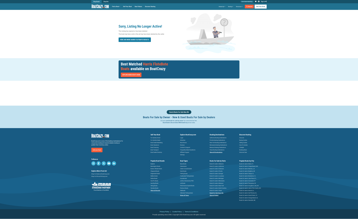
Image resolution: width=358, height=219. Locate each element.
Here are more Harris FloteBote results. (134, 40)
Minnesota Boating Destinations (218, 145)
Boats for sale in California (217, 166)
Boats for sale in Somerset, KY (247, 181)
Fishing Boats (183, 173)
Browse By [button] (221, 6)
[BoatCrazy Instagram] (93, 163)
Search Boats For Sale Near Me (179, 112)
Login (181, 137)
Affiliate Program (184, 152)
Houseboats (183, 178)
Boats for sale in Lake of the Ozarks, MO (250, 188)
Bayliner (153, 164)
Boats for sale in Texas (216, 190)
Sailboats (182, 190)
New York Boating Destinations (218, 142)
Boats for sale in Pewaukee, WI (247, 183)
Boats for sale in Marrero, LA (247, 168)
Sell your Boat (97, 150)
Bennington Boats (155, 166)
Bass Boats (183, 164)
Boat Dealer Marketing (247, 1)
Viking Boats (154, 185)
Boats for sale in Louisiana (217, 176)
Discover (241, 137)
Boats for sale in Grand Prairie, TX (248, 195)
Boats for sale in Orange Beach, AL (248, 197)
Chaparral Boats (155, 171)
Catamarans (183, 166)
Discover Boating (150, 6)
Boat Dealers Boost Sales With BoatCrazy (175, 122)
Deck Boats (183, 171)
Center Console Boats (186, 168)
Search (250, 6)
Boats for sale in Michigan (217, 178)
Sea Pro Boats (154, 181)
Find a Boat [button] (115, 6)
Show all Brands (155, 190)
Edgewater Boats (155, 173)
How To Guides (243, 145)
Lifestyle (241, 147)
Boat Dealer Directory (156, 152)
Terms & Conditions (191, 212)
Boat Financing (155, 147)
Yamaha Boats (154, 188)
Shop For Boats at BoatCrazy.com (100, 174)
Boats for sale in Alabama (217, 164)
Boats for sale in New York (217, 185)
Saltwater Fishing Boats (186, 193)
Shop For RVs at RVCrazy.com (99, 176)
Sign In (263, 1)
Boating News (243, 150)
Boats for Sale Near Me (216, 193)
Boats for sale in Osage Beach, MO (248, 166)
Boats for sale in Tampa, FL (246, 173)
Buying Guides (243, 140)
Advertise (182, 140)
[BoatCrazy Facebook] (98, 163)
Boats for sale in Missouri (216, 183)
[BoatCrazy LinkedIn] (114, 163)
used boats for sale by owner (174, 120)
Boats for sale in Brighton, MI (247, 171)
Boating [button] (230, 6)
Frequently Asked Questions (187, 150)
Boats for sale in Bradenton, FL (247, 176)
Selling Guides (243, 142)
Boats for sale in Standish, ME (247, 200)
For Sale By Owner (155, 137)
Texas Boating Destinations (217, 150)
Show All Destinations (216, 152)
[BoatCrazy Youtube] (109, 163)
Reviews (182, 145)
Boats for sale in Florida (216, 171)
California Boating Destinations (218, 137)
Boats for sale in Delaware (217, 168)
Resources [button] (238, 6)
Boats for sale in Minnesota (217, 181)
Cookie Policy (177, 212)
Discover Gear (243, 152)
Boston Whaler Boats (156, 168)
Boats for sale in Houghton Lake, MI (249, 185)
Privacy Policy (164, 212)
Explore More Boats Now (131, 75)
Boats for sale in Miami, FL (246, 164)
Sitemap (182, 154)
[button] (255, 1)
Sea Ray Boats (154, 183)
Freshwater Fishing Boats (187, 176)
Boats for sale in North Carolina (218, 188)
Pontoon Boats (184, 188)
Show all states (214, 195)
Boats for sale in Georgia (216, 173)
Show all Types (184, 195)
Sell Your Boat (127, 6)
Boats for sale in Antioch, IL (246, 190)
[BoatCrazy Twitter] (104, 163)
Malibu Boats (154, 176)
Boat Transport (155, 150)
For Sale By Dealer (155, 140)
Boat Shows (183, 142)
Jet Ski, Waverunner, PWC (187, 181)
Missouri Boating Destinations (218, 147)
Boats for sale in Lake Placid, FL (247, 178)
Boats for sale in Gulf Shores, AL (248, 193)
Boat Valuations (155, 145)
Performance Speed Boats (187, 185)
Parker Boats (154, 178)
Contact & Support (185, 147)
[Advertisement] (189, 93)
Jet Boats (182, 183)
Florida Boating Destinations (217, 140)
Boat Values (138, 6)
